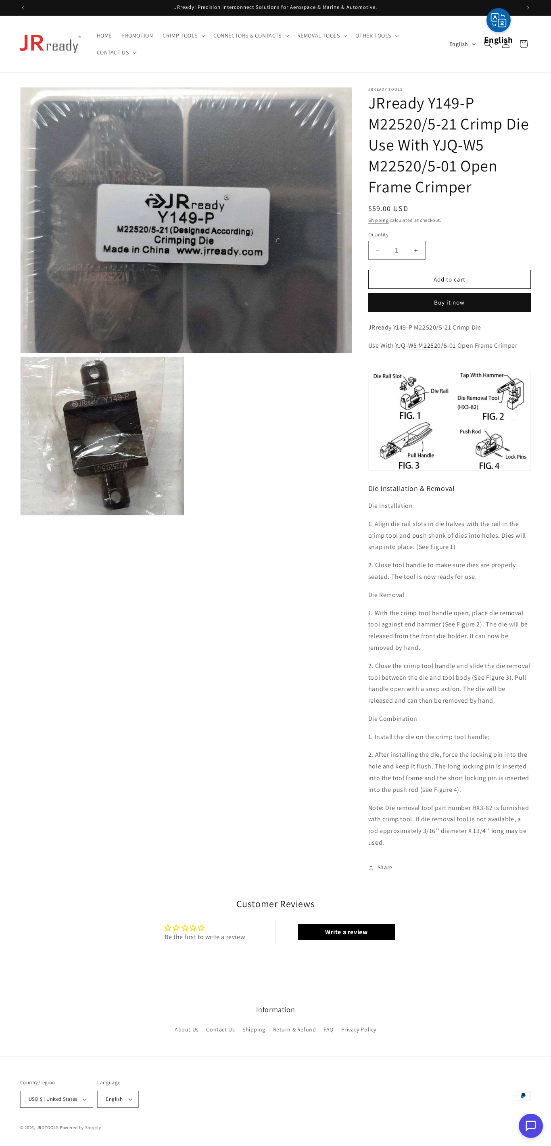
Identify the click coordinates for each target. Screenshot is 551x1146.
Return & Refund (294, 1029)
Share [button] (385, 867)
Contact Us (220, 1029)
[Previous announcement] (23, 7)
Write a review (346, 932)
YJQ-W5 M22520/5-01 (425, 345)
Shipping (378, 220)
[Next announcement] (528, 7)
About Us (187, 1029)
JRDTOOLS (48, 1127)
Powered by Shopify (80, 1127)
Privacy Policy (358, 1029)
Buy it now (449, 302)
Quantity (378, 234)
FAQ (329, 1029)
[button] (183, 35)
